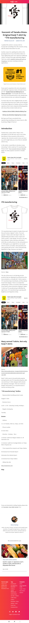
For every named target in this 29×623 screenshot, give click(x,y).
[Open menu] (1, 1)
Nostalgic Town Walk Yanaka (10, 507)
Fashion (12, 603)
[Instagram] (9, 611)
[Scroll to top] (20, 621)
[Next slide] (27, 557)
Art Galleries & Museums (14, 586)
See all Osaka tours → (23, 197)
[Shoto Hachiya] (14, 519)
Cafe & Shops (14, 593)
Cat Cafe (13, 595)
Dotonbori (13, 601)
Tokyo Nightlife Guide (23, 586)
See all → (26, 158)
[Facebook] (9, 621)
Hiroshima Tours (5, 588)
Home (21, 583)
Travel (21, 588)
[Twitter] (14, 621)
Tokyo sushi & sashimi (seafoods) (10, 559)
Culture (12, 599)
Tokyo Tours (4, 583)
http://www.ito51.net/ (7, 465)
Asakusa (13, 588)
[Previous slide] (1, 557)
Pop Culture (22, 590)
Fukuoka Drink (14, 607)
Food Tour (13, 605)
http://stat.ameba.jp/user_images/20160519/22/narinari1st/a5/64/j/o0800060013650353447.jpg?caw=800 (14, 373)
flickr (7, 272)
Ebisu (17, 601)
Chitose (17, 595)
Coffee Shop (13, 597)
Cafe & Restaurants (13, 591)
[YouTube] (12, 611)
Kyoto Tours (4, 586)
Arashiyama (13, 583)
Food (16, 603)
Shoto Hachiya (14, 525)
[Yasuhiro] (4, 547)
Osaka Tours (4, 585)
